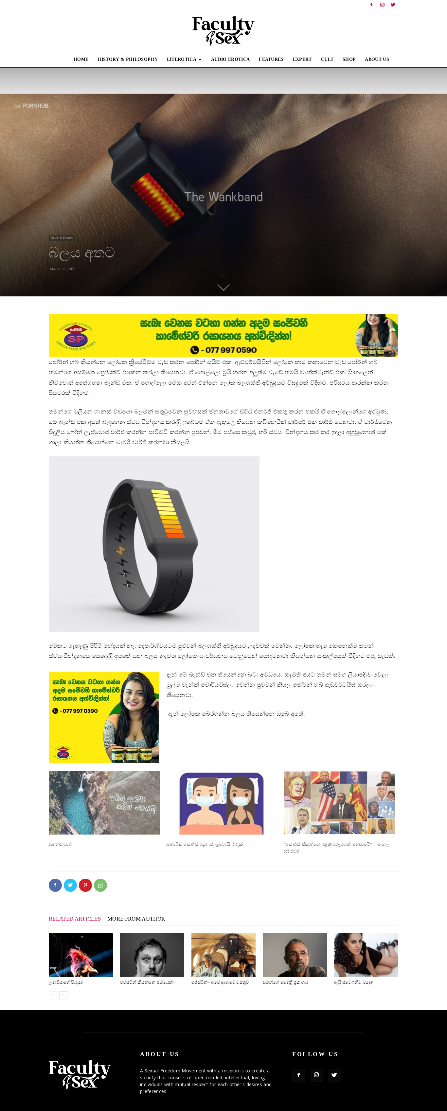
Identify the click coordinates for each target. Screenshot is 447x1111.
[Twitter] (393, 4)
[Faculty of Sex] (223, 30)
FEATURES (271, 59)
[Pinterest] (85, 885)
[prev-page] (53, 995)
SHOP (349, 59)
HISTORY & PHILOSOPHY (127, 59)
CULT (327, 59)
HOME (81, 59)
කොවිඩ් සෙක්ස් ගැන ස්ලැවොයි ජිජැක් (204, 844)
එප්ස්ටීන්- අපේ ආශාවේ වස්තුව (220, 982)
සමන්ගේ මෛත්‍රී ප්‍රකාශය (285, 982)
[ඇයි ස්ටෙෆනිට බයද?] (366, 955)
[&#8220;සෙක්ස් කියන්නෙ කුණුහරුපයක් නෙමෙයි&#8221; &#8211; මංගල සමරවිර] (339, 803)
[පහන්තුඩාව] (104, 803)
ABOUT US (377, 59)
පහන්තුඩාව (60, 844)
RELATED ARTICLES (75, 919)
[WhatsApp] (100, 885)
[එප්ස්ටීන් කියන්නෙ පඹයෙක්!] (152, 955)
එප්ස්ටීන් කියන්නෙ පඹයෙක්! (147, 982)
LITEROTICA (181, 59)
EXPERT (302, 59)
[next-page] (63, 995)
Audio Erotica (230, 59)
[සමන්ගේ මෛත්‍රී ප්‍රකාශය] (295, 955)
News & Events (62, 237)
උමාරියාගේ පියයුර (66, 982)
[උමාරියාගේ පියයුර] (81, 955)
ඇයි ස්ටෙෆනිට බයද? (353, 982)
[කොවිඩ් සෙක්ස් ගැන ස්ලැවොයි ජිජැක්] (221, 803)
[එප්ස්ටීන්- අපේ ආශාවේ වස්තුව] (223, 955)
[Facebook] (371, 4)
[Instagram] (382, 4)
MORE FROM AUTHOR (136, 919)
